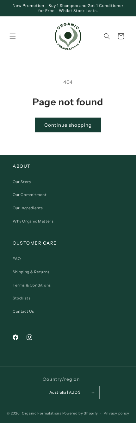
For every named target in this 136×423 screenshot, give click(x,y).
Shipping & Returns (31, 271)
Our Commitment (29, 194)
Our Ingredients (28, 208)
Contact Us (23, 311)
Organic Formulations (41, 413)
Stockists (21, 298)
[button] (13, 36)
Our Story (22, 181)
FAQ (17, 258)
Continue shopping (68, 125)
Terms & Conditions (32, 285)
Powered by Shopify (80, 413)
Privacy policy (116, 413)
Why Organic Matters (33, 221)
